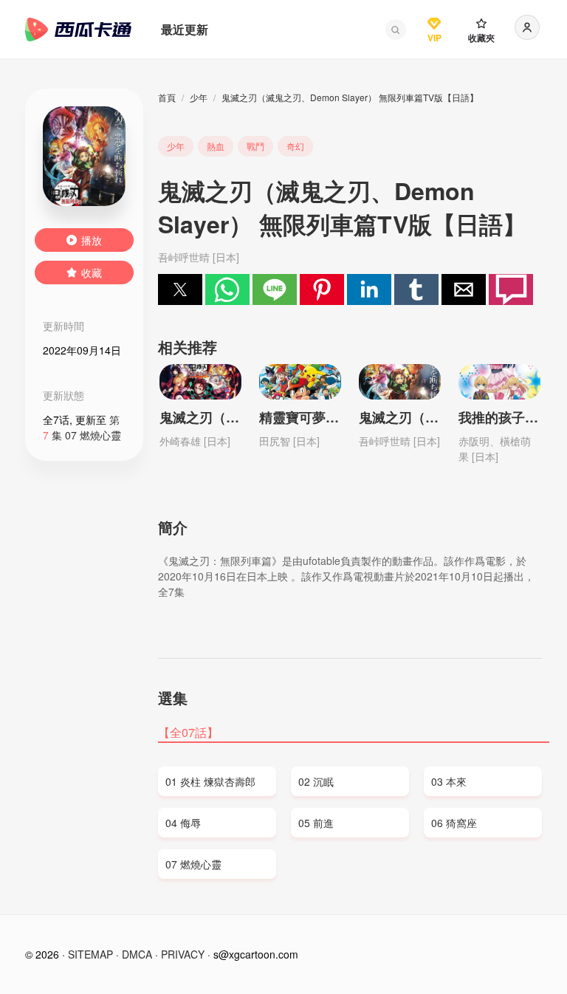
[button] (395, 29)
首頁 (167, 97)
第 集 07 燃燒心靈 (82, 427)
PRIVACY (183, 954)
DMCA (137, 954)
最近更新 (184, 29)
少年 (198, 97)
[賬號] (527, 27)
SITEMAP (90, 954)
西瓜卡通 (78, 29)
